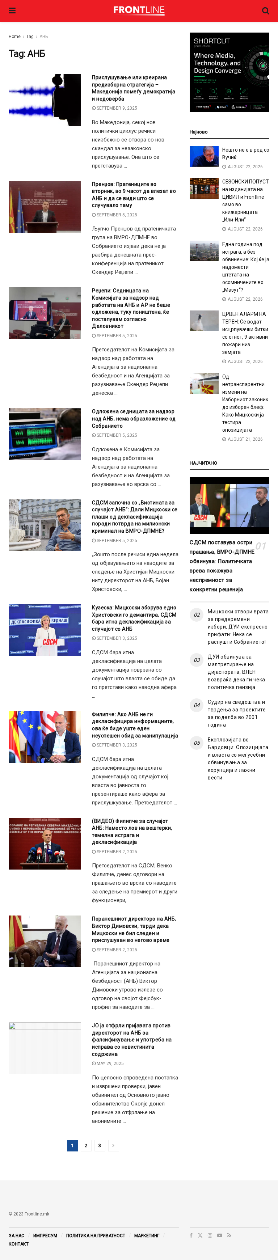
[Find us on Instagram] (210, 1235)
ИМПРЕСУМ (45, 1235)
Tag (30, 36)
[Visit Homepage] (139, 11)
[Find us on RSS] (229, 1235)
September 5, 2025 (116, 214)
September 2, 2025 (116, 851)
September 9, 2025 (116, 108)
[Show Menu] (12, 11)
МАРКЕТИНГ (146, 1235)
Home (15, 36)
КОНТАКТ (19, 1244)
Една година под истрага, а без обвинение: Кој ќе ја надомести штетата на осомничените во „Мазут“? (245, 267)
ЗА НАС (16, 1235)
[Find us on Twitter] (200, 1235)
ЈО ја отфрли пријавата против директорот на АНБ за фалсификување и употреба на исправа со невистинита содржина (132, 1040)
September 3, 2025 (116, 638)
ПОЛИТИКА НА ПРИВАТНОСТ (95, 1235)
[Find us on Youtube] (219, 1235)
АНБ (43, 36)
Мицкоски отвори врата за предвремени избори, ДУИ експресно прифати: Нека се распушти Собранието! (238, 627)
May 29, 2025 (110, 1063)
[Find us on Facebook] (191, 1235)
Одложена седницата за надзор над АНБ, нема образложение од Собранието (134, 418)
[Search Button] (265, 11)
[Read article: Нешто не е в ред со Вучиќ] (204, 156)
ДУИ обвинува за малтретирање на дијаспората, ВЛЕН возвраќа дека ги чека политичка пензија (236, 672)
